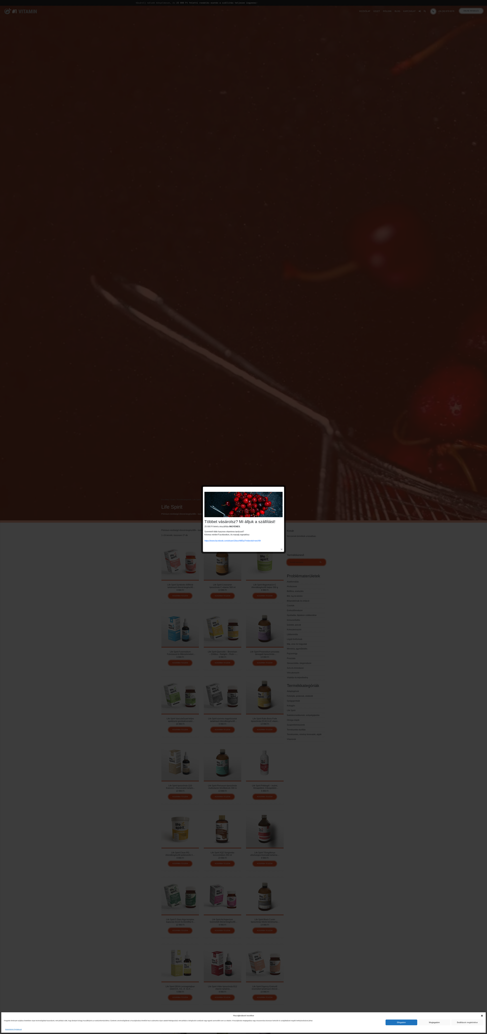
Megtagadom (434, 1022)
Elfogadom (401, 1022)
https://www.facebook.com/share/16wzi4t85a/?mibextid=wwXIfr (232, 541)
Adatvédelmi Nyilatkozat (13, 1029)
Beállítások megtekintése (467, 1022)
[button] (482, 1015)
